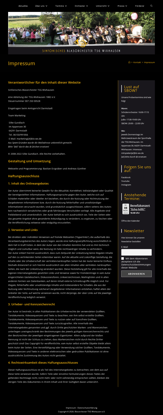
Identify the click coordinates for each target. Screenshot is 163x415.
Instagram (126, 184)
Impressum (149, 62)
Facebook (126, 177)
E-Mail (124, 246)
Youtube (125, 181)
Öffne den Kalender (130, 220)
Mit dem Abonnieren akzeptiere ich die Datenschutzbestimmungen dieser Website (136, 263)
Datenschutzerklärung (87, 407)
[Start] (129, 62)
